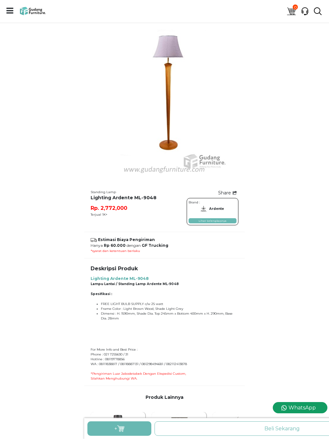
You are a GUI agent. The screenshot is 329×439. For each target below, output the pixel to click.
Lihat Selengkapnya (213, 220)
